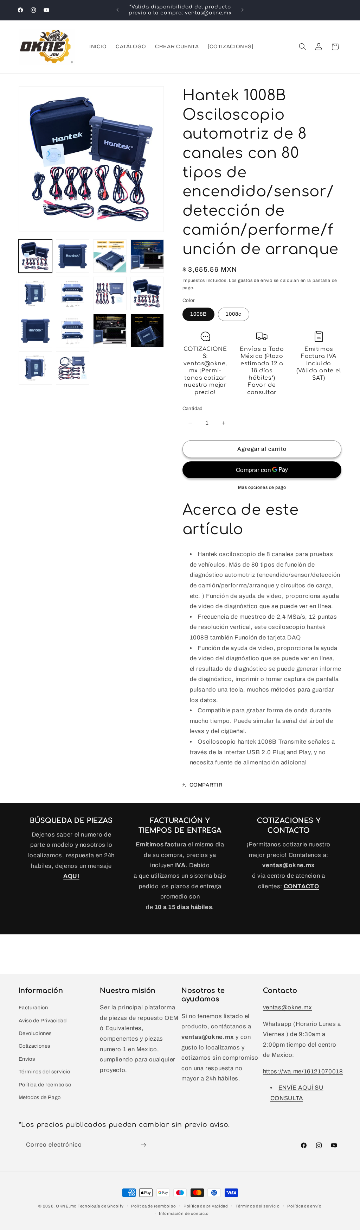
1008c (234, 314)
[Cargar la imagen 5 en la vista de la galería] (35, 293)
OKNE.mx (66, 1206)
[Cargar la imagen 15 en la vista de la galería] (73, 368)
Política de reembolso (45, 1084)
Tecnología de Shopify (100, 1206)
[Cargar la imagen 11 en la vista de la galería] (73, 331)
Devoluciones (35, 1033)
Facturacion (33, 1007)
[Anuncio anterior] (117, 10)
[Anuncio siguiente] (242, 10)
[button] (302, 47)
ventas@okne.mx (287, 1007)
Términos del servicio (44, 1071)
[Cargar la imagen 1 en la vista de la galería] (35, 256)
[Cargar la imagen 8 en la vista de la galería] (147, 293)
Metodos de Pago (40, 1097)
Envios (27, 1059)
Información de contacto (184, 1213)
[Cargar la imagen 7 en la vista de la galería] (110, 293)
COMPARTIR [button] (206, 785)
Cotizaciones (35, 1046)
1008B (198, 314)
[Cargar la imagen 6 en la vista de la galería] (73, 293)
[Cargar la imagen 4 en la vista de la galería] (147, 256)
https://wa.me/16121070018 (303, 1071)
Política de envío (304, 1206)
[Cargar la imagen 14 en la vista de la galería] (35, 368)
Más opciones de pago (262, 487)
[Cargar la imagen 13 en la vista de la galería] (147, 331)
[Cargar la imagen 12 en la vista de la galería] (110, 331)
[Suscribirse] (143, 1144)
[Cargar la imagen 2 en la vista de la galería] (73, 256)
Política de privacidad (206, 1206)
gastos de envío (255, 280)
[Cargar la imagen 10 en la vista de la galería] (35, 331)
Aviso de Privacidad (43, 1020)
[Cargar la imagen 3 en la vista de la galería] (110, 256)
